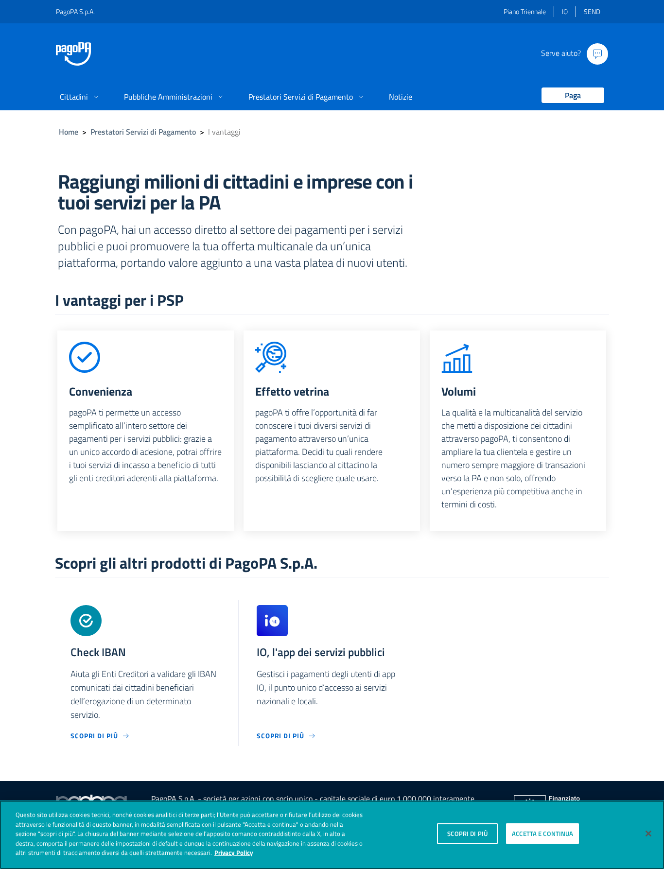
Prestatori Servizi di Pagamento (143, 132)
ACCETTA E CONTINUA (542, 833)
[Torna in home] (73, 54)
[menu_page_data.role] (569, 96)
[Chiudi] (648, 833)
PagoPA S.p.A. (75, 11)
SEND (592, 11)
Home (68, 132)
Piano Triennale (525, 11)
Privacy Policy (233, 852)
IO (565, 11)
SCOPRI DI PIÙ (467, 833)
